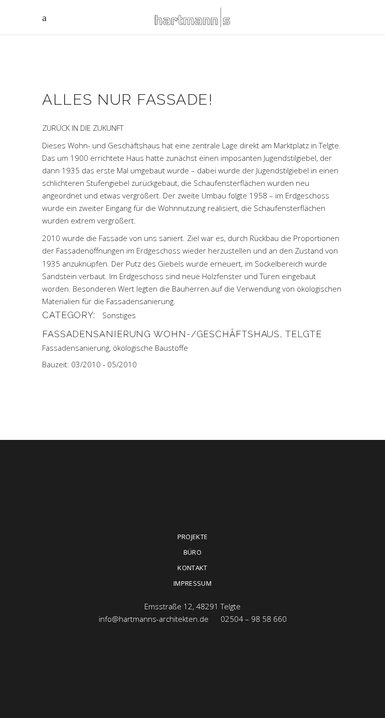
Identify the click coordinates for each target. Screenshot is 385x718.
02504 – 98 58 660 (254, 619)
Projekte (192, 536)
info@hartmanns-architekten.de (154, 619)
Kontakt (192, 567)
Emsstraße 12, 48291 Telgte (192, 606)
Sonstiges (119, 315)
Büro (192, 552)
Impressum (192, 583)
